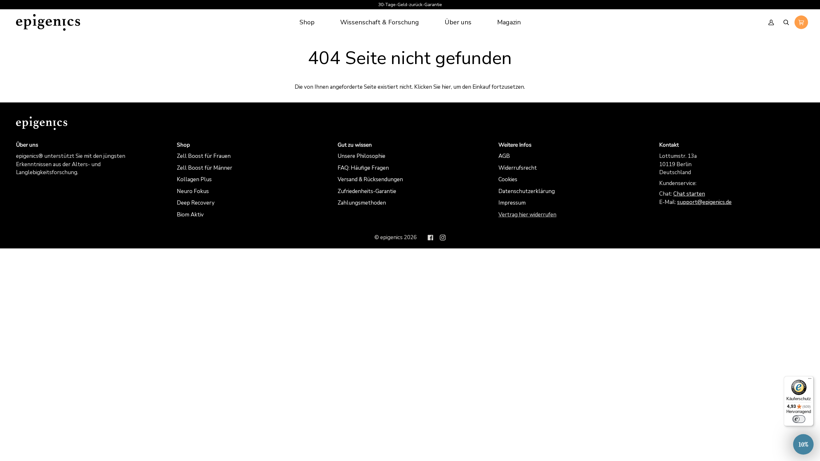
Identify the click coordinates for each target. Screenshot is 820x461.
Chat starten (689, 194)
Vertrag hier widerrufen (527, 214)
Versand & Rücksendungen (370, 179)
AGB (504, 156)
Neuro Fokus (193, 191)
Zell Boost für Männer (204, 168)
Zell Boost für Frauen (204, 156)
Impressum (512, 202)
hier (446, 87)
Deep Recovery (196, 202)
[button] (379, 22)
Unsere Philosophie (361, 156)
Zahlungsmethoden (362, 202)
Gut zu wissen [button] (355, 145)
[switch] (798, 419)
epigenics (391, 237)
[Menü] (810, 380)
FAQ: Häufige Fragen (363, 168)
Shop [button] (183, 145)
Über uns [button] (27, 145)
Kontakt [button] (669, 145)
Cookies (507, 179)
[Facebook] (430, 237)
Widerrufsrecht (517, 168)
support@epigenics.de (704, 202)
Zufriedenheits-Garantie (367, 191)
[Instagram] (443, 237)
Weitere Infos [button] (514, 145)
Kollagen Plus (194, 179)
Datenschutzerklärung (526, 191)
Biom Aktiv (190, 214)
